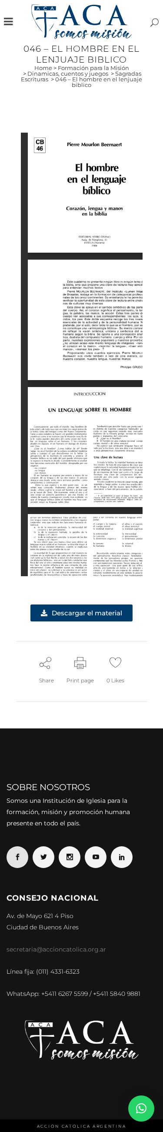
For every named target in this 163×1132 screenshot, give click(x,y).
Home (43, 67)
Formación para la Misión (93, 67)
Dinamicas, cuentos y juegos (67, 73)
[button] (141, 1108)
